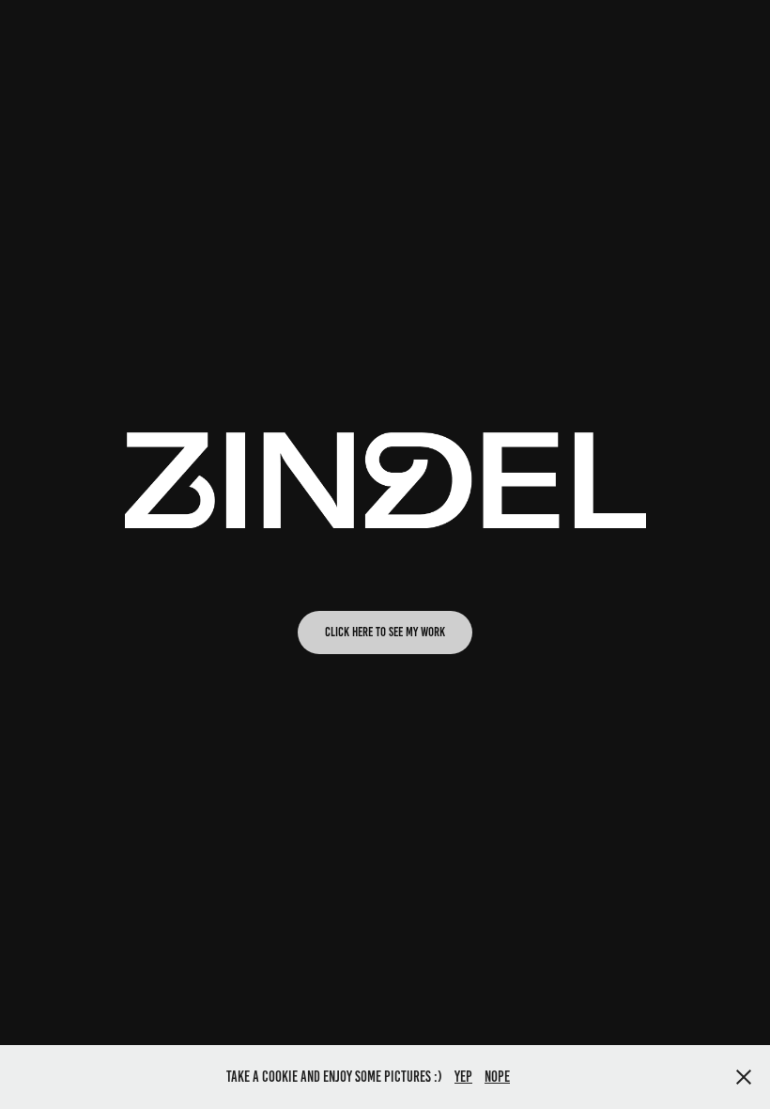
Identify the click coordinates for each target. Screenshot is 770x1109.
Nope (497, 1077)
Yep (463, 1077)
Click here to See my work (385, 632)
